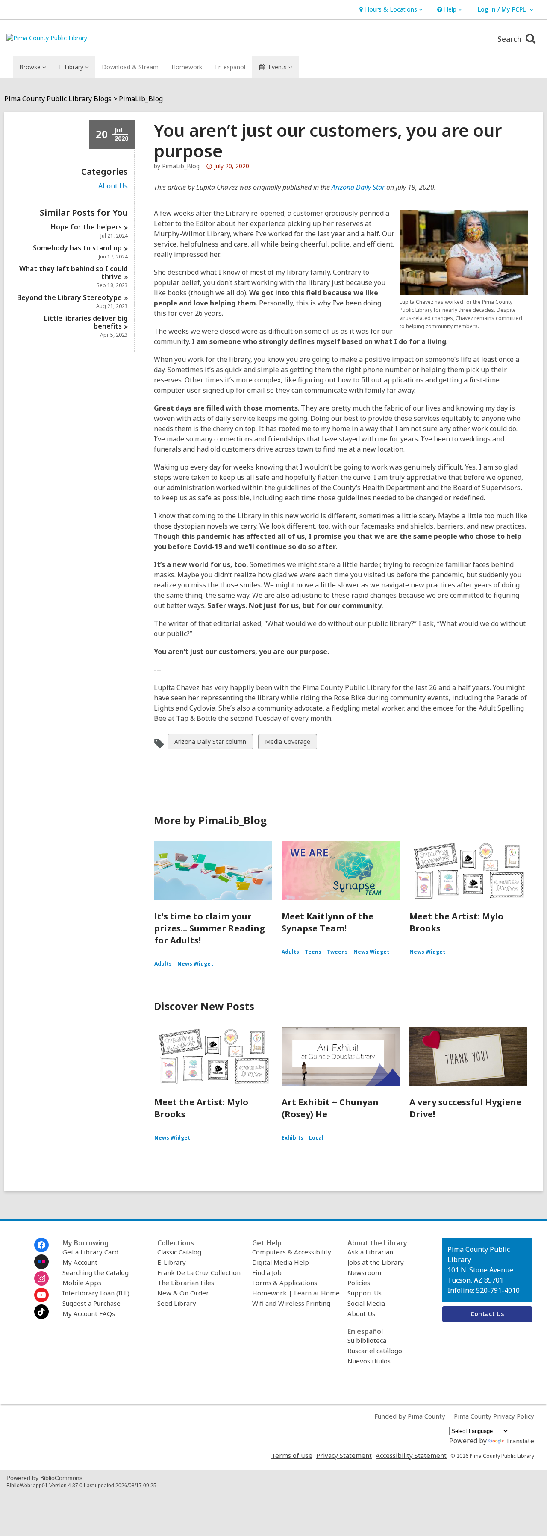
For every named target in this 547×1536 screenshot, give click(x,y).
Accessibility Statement (411, 1455)
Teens (313, 951)
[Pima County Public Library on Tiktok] (41, 1311)
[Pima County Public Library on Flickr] (41, 1261)
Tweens (337, 951)
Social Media (366, 1303)
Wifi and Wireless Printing (291, 1303)
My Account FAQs (88, 1313)
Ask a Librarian (370, 1252)
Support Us (364, 1293)
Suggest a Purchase (91, 1303)
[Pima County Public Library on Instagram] (41, 1278)
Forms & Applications (284, 1282)
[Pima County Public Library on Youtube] (41, 1295)
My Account (79, 1262)
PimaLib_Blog (141, 99)
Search (510, 39)
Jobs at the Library (375, 1262)
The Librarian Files (185, 1282)
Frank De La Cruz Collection (199, 1272)
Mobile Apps (81, 1282)
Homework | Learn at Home (296, 1293)
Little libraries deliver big (86, 322)
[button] (390, 9)
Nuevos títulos (369, 1361)
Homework (186, 67)
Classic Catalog (179, 1252)
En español (230, 67)
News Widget (195, 963)
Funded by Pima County (409, 1416)
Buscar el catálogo (374, 1350)
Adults (163, 963)
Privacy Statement (344, 1455)
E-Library (171, 1262)
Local (316, 1137)
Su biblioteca (366, 1340)
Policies (358, 1282)
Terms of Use (291, 1455)
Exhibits (292, 1137)
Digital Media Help (280, 1262)
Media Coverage (287, 743)
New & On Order (183, 1293)
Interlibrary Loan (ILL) (95, 1293)
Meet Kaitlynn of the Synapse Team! (327, 922)
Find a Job (267, 1272)
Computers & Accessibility (291, 1252)
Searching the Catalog (95, 1272)
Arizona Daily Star (358, 187)
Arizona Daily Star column (210, 743)
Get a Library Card (90, 1252)
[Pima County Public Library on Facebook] (41, 1245)
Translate (520, 1440)
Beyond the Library (69, 297)
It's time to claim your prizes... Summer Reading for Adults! (209, 928)
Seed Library (176, 1303)
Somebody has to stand (77, 248)
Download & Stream (130, 67)
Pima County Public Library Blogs (58, 99)
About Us (113, 186)
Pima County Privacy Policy (494, 1416)
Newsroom (364, 1272)
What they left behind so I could (73, 272)
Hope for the (86, 227)
